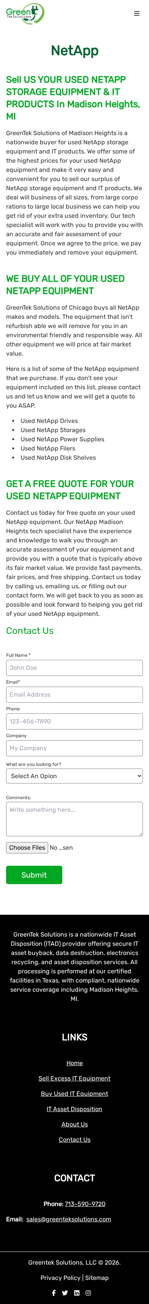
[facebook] (54, 1293)
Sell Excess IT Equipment (74, 1078)
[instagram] (88, 1293)
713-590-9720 (85, 1204)
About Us (75, 1124)
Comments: (18, 797)
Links (74, 1037)
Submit (34, 875)
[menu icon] (137, 13)
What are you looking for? (33, 764)
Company (16, 735)
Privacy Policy (61, 1277)
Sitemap (97, 1277)
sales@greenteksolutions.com (68, 1219)
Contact (74, 1178)
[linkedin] (76, 1293)
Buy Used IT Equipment (74, 1093)
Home (74, 1063)
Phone (13, 709)
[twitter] (65, 1293)
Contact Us (75, 1139)
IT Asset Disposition (74, 1109)
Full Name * (18, 655)
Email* (13, 682)
